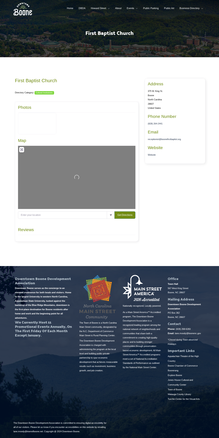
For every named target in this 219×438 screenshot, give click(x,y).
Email (153, 132)
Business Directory (189, 8)
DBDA (82, 8)
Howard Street (98, 8)
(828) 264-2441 (155, 123)
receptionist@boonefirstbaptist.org (164, 139)
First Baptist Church (36, 80)
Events (130, 8)
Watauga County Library (180, 394)
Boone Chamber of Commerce (183, 365)
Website (155, 147)
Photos (24, 107)
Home (70, 8)
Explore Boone (175, 375)
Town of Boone (175, 389)
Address (155, 84)
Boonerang (173, 370)
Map (22, 140)
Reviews (26, 229)
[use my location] (111, 215)
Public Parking (151, 8)
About (118, 8)
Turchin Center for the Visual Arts (184, 399)
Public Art (169, 8)
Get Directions (124, 215)
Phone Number (162, 116)
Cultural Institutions (44, 93)
